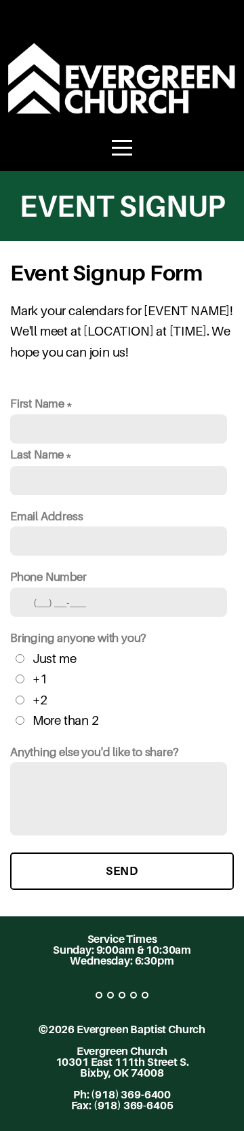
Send (122, 871)
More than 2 (66, 720)
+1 (40, 678)
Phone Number (48, 576)
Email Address (46, 516)
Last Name (37, 454)
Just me (55, 658)
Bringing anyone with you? (78, 637)
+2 (40, 699)
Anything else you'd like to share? (94, 751)
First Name (37, 403)
